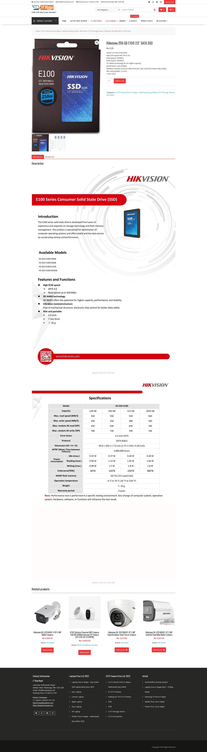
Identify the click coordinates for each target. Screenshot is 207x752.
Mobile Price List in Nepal (154, 702)
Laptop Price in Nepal (78, 21)
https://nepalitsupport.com (43, 703)
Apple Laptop (77, 702)
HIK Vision (83, 31)
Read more (47, 650)
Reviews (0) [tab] (49, 157)
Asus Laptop (76, 706)
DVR (110, 706)
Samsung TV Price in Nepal (155, 697)
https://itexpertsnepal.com (43, 705)
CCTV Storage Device (95, 31)
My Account (170, 2)
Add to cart (119, 81)
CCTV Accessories (115, 716)
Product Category (44, 21)
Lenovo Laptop (78, 697)
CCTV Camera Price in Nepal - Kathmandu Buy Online (60, 31)
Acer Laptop (76, 692)
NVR (110, 702)
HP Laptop (76, 711)
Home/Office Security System (156, 682)
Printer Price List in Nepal (154, 706)
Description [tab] (37, 157)
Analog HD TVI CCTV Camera (119, 697)
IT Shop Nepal (96, 21)
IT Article (133, 21)
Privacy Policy (147, 21)
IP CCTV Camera (114, 692)
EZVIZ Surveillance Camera (87, 645)
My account (161, 21)
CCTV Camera (110, 21)
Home (64, 21)
